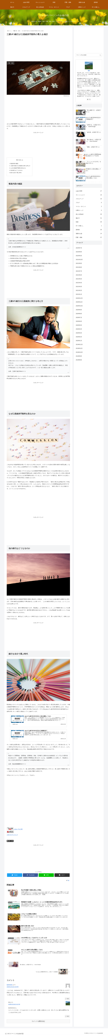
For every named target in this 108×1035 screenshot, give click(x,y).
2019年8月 (79, 360)
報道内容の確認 (14, 163)
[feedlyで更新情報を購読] (88, 99)
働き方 (89, 218)
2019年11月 (79, 348)
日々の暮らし (89, 225)
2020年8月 (79, 313)
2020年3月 (79, 333)
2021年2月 (79, 290)
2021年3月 (79, 286)
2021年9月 (79, 263)
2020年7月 (79, 317)
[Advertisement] (38, 48)
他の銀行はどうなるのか (16, 170)
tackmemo (9, 984)
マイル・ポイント (89, 206)
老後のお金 (89, 233)
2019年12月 (79, 344)
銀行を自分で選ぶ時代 (16, 172)
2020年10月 (79, 306)
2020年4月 (79, 329)
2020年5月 (79, 325)
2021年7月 (79, 271)
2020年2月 (79, 336)
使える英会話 (89, 214)
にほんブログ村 (18, 829)
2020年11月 (79, 302)
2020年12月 (79, 298)
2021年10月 (79, 259)
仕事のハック (89, 210)
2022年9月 (79, 251)
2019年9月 (79, 356)
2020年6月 (79, 321)
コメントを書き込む (38, 1021)
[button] (100, 55)
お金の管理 (89, 191)
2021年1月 (79, 294)
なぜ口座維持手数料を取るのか (18, 168)
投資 (89, 222)
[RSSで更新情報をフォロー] (90, 99)
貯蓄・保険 (10, 840)
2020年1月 (79, 340)
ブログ (89, 202)
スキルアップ (89, 198)
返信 (68, 998)
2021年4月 (79, 282)
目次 (17, 160)
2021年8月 (79, 267)
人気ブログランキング (12, 834)
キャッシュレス (89, 195)
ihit (89, 70)
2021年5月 (79, 279)
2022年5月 (79, 255)
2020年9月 (79, 309)
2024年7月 (79, 248)
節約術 (89, 229)
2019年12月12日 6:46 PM (12, 986)
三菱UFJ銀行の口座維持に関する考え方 (20, 165)
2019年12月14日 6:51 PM (14, 1004)
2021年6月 (79, 275)
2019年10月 (79, 352)
